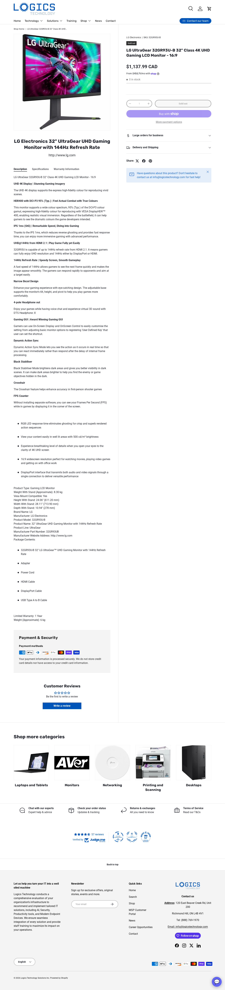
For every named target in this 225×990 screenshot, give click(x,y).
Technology (32, 20)
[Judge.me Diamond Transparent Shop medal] (118, 837)
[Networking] (112, 762)
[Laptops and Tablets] (31, 762)
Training (72, 20)
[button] (209, 8)
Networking (112, 785)
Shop (84, 20)
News (98, 20)
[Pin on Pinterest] (150, 161)
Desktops (193, 785)
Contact (111, 20)
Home (17, 20)
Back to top (112, 864)
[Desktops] (193, 762)
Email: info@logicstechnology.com (188, 926)
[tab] (20, 169)
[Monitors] (71, 762)
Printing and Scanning (153, 787)
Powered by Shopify (59, 978)
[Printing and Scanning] (153, 762)
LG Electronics (133, 37)
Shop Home (19, 29)
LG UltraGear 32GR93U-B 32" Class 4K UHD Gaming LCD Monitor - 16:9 (47, 29)
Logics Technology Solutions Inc (35, 978)
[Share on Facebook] (144, 161)
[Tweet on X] (137, 161)
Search (133, 896)
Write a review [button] (62, 705)
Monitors (72, 785)
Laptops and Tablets (31, 785)
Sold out (183, 103)
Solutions (52, 20)
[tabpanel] (62, 398)
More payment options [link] (169, 122)
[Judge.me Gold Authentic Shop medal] (132, 837)
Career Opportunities (141, 927)
